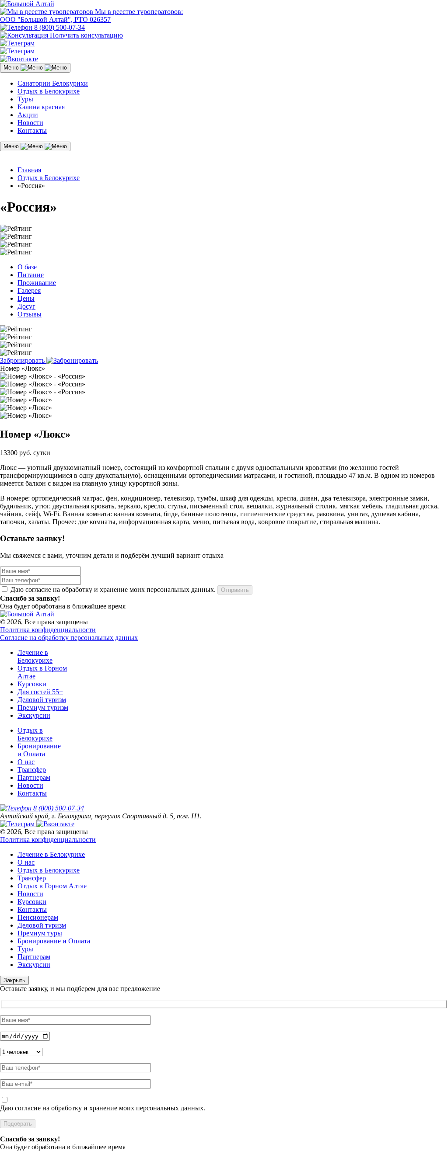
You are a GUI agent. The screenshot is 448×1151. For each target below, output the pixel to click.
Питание (31, 274)
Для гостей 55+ (40, 691)
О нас (26, 761)
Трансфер (32, 769)
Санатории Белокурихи (53, 83)
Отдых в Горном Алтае (52, 886)
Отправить (235, 590)
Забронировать (23, 360)
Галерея (29, 290)
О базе (27, 267)
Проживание (37, 282)
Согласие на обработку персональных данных (69, 637)
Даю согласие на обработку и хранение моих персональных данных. (102, 1108)
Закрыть (14, 980)
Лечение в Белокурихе (35, 656)
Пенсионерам (38, 917)
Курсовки (32, 684)
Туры (25, 99)
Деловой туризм (42, 699)
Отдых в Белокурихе (49, 91)
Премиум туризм (43, 707)
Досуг (26, 306)
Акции (28, 114)
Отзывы (30, 314)
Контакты (32, 130)
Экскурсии (34, 715)
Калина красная (41, 107)
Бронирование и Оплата (39, 750)
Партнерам (34, 777)
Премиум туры (40, 933)
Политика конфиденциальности (48, 629)
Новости (30, 122)
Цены (26, 298)
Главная (29, 170)
